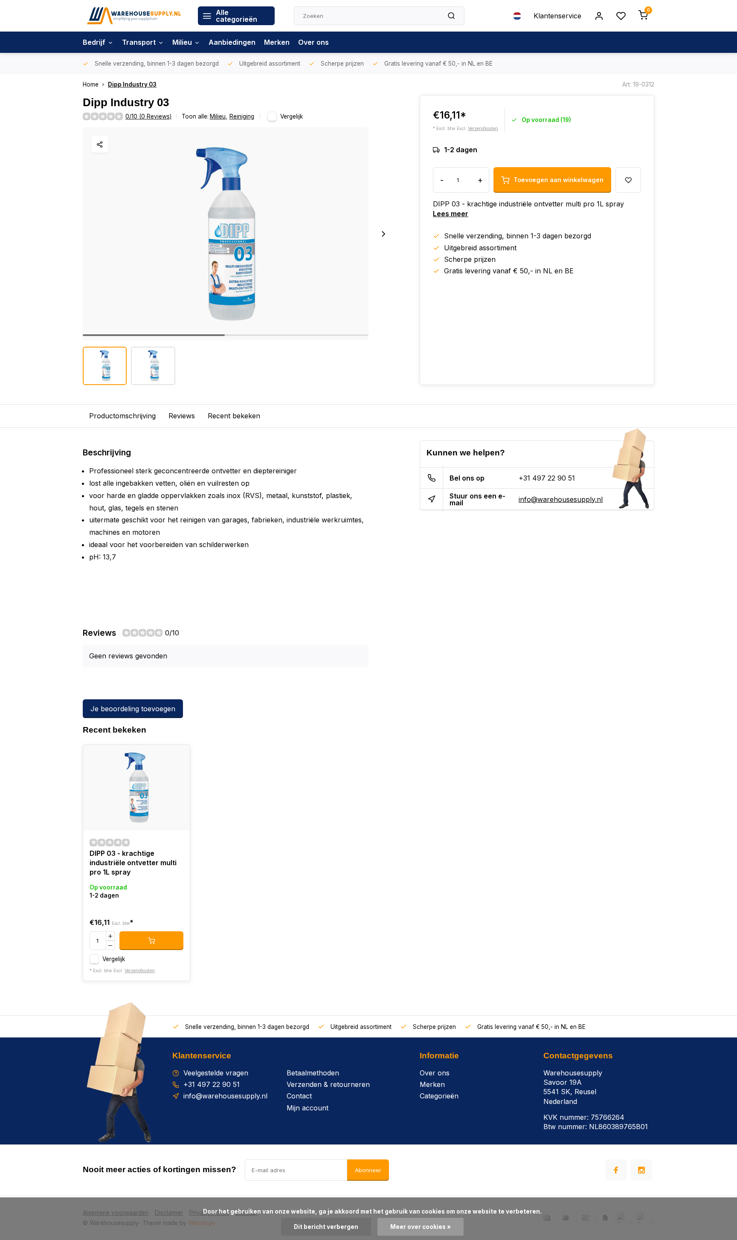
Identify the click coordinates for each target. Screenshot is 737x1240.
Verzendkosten (483, 128)
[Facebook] (616, 1170)
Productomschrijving (122, 415)
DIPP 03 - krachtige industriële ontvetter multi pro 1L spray (133, 863)
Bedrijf (94, 42)
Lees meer (450, 213)
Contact (299, 1096)
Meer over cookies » (420, 1226)
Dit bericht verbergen (326, 1226)
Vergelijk (291, 116)
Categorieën (439, 1096)
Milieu (182, 42)
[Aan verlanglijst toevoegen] (177, 757)
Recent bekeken (234, 415)
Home (91, 84)
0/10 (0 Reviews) (148, 116)
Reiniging (241, 116)
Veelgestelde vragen (215, 1073)
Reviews (181, 415)
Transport (139, 42)
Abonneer (368, 1170)
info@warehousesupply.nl (561, 499)
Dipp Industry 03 (132, 84)
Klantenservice (557, 16)
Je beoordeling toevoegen (132, 708)
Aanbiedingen (232, 42)
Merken (277, 42)
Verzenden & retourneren (328, 1084)
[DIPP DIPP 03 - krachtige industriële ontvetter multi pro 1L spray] (136, 787)
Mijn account (307, 1108)
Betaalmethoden (313, 1073)
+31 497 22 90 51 (547, 478)
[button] (383, 233)
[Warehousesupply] (134, 16)
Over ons (313, 42)
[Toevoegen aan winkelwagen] (151, 940)
